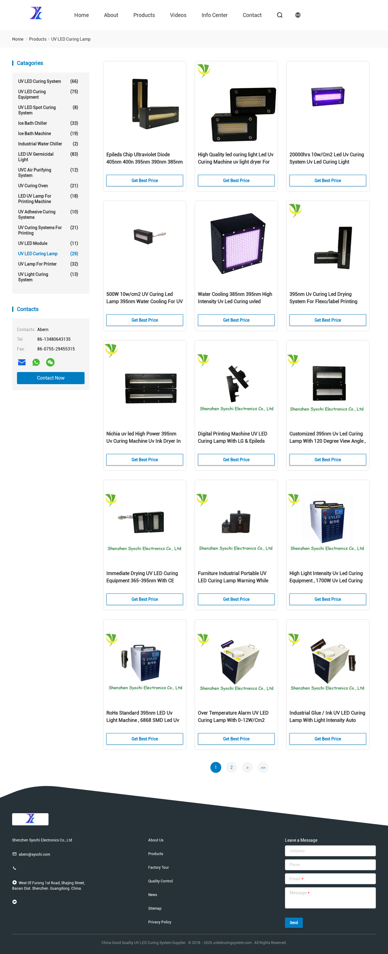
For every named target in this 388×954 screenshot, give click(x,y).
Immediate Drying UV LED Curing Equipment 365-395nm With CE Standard (142, 580)
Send (294, 923)
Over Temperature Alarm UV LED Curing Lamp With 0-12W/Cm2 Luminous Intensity (233, 720)
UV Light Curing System (48, 277)
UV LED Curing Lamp (48, 253)
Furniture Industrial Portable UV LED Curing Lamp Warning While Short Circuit (233, 580)
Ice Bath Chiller (48, 123)
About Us (155, 840)
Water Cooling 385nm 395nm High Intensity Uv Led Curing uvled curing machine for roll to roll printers (235, 302)
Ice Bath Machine (48, 133)
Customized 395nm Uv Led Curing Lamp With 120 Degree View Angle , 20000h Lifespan (327, 441)
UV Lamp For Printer (48, 264)
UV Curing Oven (48, 185)
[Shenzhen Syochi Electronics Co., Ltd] (36, 12)
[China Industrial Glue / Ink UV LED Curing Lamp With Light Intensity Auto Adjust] (327, 662)
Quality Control (160, 881)
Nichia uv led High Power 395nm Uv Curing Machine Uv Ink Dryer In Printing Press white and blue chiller (143, 441)
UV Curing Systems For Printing (48, 230)
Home (81, 15)
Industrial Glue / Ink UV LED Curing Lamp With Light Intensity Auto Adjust (327, 720)
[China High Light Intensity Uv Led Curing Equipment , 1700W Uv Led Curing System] (327, 522)
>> (263, 767)
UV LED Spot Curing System (48, 110)
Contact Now (51, 378)
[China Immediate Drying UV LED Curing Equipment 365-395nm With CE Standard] (144, 522)
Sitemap (155, 908)
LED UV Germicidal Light (48, 157)
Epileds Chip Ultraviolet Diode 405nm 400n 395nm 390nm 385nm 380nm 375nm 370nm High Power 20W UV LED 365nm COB (144, 162)
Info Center (215, 15)
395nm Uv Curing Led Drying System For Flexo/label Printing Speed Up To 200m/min (323, 301)
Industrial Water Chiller (48, 143)
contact (252, 15)
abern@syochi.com (34, 854)
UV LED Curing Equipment (48, 94)
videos (178, 15)
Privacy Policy (159, 922)
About (111, 15)
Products (144, 15)
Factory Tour (158, 867)
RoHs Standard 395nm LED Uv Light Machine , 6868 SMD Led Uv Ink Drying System (142, 720)
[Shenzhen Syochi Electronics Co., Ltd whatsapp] (36, 362)
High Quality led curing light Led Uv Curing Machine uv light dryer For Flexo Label (235, 162)
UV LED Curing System (48, 81)
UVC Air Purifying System (48, 172)
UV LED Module (48, 243)
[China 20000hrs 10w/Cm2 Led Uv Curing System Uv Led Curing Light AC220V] (327, 103)
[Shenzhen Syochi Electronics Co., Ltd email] (22, 362)
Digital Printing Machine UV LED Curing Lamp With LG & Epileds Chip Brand (232, 441)
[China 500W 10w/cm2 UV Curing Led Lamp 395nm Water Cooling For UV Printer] (144, 243)
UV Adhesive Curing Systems (48, 214)
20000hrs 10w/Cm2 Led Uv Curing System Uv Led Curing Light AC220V (326, 162)
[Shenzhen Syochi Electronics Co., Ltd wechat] (50, 362)
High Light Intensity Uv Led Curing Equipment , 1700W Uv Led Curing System (326, 580)
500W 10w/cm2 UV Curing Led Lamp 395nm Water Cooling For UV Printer (144, 301)
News (152, 895)
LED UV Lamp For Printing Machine (48, 199)
